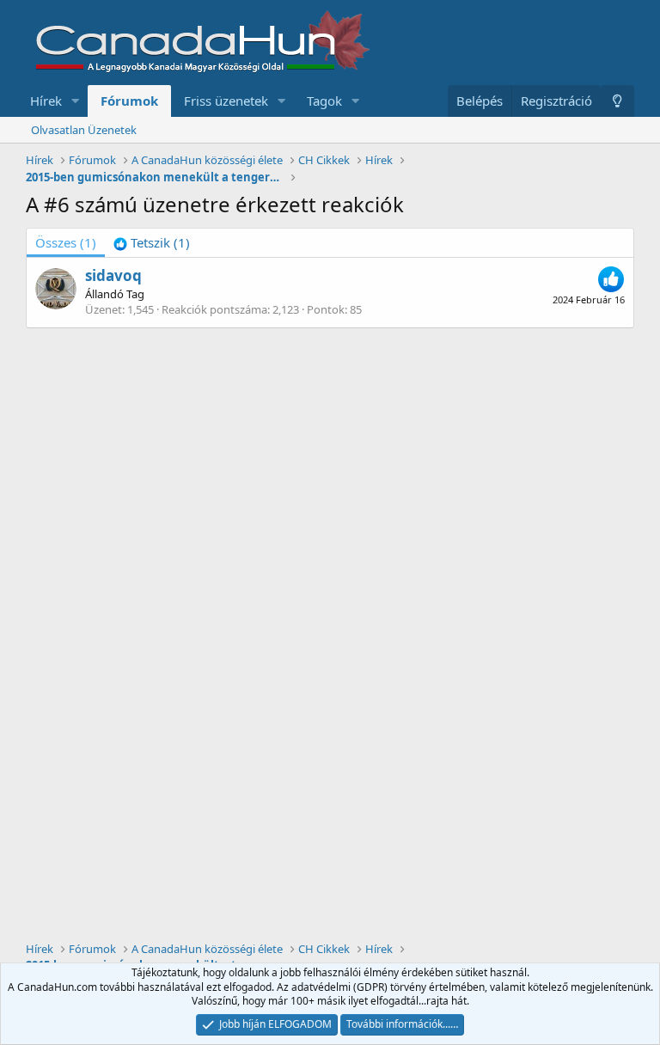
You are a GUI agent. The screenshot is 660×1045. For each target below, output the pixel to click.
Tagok (324, 100)
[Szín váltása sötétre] (617, 101)
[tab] (152, 243)
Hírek (46, 100)
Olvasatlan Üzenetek (84, 130)
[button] (76, 101)
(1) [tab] (65, 242)
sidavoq (113, 275)
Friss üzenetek (226, 100)
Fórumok (129, 100)
